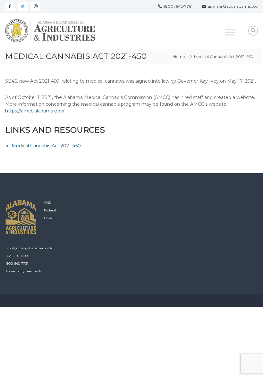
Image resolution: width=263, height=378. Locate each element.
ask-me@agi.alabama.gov (232, 6)
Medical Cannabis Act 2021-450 (46, 146)
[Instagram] (35, 6)
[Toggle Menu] (230, 32)
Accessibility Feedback (23, 271)
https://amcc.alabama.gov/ (34, 111)
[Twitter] (23, 6)
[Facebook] (10, 6)
